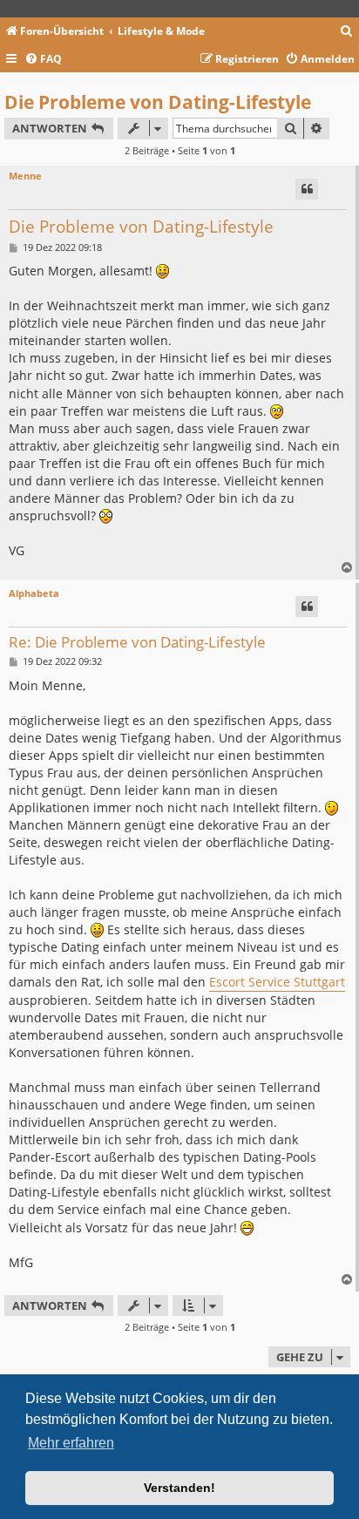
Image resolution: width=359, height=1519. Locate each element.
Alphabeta (34, 593)
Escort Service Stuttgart (277, 981)
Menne (25, 175)
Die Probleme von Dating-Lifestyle (157, 102)
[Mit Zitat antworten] (306, 189)
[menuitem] (347, 32)
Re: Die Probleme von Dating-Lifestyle (137, 643)
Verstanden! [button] (179, 1488)
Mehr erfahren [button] (71, 1442)
